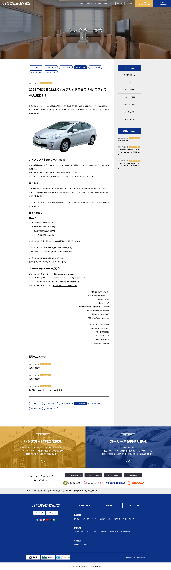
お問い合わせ (108, 3)
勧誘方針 (129, 557)
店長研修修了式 (35, 379)
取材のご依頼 (39, 513)
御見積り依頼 (162, 3)
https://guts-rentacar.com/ (64, 274)
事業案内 (89, 3)
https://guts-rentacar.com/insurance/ (58, 251)
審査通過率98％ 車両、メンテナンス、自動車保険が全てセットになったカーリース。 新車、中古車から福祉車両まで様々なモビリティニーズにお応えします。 (128, 450)
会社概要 (102, 519)
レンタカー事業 (93, 475)
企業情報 (80, 3)
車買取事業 (133, 475)
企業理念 (76, 519)
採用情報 (98, 3)
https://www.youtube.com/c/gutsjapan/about (68, 278)
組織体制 (117, 519)
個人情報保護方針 (139, 557)
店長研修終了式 (35, 368)
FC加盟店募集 (144, 3)
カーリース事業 (113, 475)
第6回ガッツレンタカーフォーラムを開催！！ (47, 390)
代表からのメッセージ (89, 519)
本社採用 (76, 544)
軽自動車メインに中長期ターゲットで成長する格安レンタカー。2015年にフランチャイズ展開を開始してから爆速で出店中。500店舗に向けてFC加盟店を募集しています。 (43, 450)
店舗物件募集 (114, 532)
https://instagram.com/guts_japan (68, 281)
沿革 (109, 519)
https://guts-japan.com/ (100, 318)
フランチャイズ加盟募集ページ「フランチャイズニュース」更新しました (129, 152)
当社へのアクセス (128, 519)
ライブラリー (128, 3)
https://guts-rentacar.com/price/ (60, 248)
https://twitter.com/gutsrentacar (65, 285)
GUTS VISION (73, 475)
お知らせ (119, 3)
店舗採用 (85, 544)
